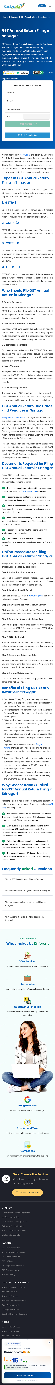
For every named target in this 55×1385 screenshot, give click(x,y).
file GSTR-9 (25, 155)
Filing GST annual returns (13, 417)
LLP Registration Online (10, 1217)
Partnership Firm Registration (12, 1226)
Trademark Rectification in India (13, 1301)
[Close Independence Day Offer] (49, 1342)
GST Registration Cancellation (13, 1266)
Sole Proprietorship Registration (13, 1230)
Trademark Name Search (11, 1331)
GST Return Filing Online (11, 1257)
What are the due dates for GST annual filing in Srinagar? (27, 903)
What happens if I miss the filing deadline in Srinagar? (27, 918)
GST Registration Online (11, 1248)
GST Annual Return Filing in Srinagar (35, 17)
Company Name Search (11, 1327)
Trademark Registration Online (13, 1287)
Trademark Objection (10, 1296)
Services (14, 17)
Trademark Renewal (9, 1292)
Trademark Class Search (11, 1336)
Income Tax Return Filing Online (13, 1252)
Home (5, 17)
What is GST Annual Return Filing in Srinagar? (27, 879)
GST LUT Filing (7, 1261)
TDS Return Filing (8, 1275)
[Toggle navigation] (50, 6)
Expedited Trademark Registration (15, 1314)
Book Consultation (28, 135)
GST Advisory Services (10, 1270)
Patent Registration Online (11, 1305)
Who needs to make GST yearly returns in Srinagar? (27, 890)
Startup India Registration (11, 1235)
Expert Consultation (29, 1192)
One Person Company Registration (14, 1222)
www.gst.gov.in (36, 596)
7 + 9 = (8, 116)
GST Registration (30, 491)
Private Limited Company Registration (16, 1213)
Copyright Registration (10, 1310)
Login (42, 6)
